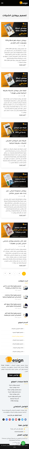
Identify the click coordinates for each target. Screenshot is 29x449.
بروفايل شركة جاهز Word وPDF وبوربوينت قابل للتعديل (15, 42)
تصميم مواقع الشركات (17, 344)
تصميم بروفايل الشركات (17, 336)
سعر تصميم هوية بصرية (14, 392)
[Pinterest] (10, 419)
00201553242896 (19, 432)
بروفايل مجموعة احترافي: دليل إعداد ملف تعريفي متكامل (16, 192)
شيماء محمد (21, 45)
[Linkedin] (13, 419)
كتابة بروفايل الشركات (18, 347)
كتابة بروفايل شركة (14, 387)
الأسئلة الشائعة (14, 398)
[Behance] (7, 419)
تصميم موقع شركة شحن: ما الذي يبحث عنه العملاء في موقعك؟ (12, 287)
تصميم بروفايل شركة (14, 385)
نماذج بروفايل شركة (14, 394)
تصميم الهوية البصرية (18, 332)
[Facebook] (25, 419)
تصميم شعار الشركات (17, 340)
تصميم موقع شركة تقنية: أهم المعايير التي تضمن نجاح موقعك (12, 314)
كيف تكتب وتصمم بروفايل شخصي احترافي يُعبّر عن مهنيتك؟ (14, 242)
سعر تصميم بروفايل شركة (14, 389)
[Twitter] (22, 419)
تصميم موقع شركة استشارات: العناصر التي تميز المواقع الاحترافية (12, 296)
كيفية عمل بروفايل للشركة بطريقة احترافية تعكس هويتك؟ (14, 92)
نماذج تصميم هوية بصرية (14, 396)
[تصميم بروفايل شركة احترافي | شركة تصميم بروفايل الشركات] (23, 3)
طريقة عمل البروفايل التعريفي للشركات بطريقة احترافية (16, 142)
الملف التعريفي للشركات (17, 328)
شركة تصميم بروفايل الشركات (9, 445)
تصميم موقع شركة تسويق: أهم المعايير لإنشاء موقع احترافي (12, 305)
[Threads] (4, 419)
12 (9, 273)
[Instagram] (19, 419)
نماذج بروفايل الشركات (17, 351)
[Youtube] (16, 419)
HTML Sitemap (14, 401)
